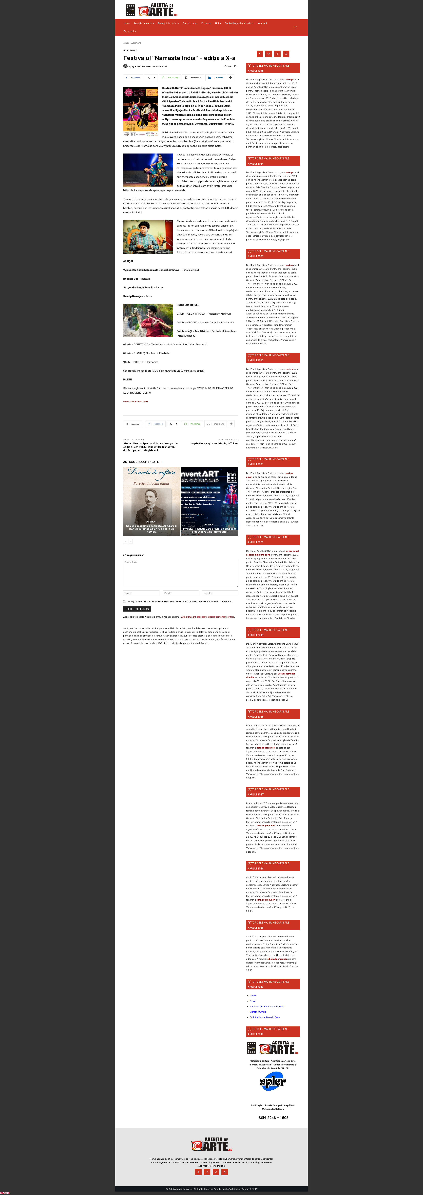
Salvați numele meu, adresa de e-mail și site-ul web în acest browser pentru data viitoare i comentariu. (179, 601)
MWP (254, 1189)
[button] (296, 27)
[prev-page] (125, 541)
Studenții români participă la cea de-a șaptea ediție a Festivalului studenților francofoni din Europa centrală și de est (150, 447)
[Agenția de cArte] (126, 66)
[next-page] (131, 541)
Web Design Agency (239, 1189)
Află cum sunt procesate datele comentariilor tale (207, 616)
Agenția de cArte (141, 66)
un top (289, 79)
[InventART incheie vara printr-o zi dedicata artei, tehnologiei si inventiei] (209, 501)
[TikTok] (277, 54)
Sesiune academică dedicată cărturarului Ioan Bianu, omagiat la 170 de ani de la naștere (151, 528)
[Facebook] (260, 54)
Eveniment (136, 42)
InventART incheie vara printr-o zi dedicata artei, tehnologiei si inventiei (209, 530)
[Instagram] (268, 54)
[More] (230, 77)
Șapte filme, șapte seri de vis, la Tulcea (214, 443)
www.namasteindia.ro (135, 401)
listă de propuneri (265, 747)
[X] (286, 54)
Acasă (126, 42)
